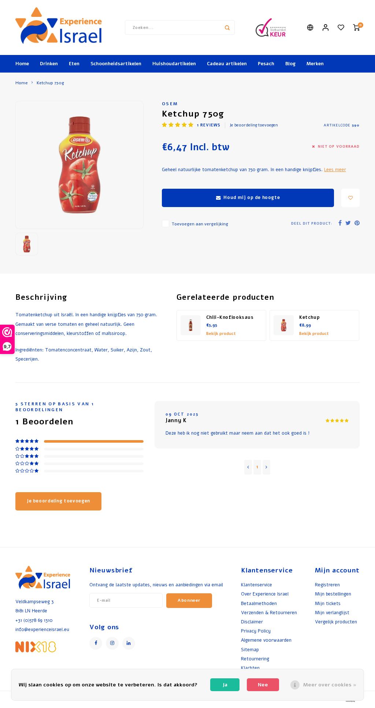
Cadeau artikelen (227, 63)
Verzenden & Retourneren (269, 612)
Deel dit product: (311, 223)
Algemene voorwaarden (266, 640)
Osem (170, 104)
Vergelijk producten (336, 622)
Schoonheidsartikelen (115, 63)
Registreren (327, 585)
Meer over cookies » (329, 684)
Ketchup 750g (50, 83)
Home (22, 63)
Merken (315, 63)
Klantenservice (256, 585)
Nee (263, 684)
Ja (225, 684)
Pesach (266, 63)
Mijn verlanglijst (332, 612)
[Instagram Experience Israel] (112, 643)
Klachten (250, 668)
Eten (74, 63)
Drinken (49, 63)
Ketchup (309, 317)
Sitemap (250, 649)
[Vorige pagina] (248, 467)
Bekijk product (221, 333)
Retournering (255, 659)
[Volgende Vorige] (266, 467)
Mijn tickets (328, 603)
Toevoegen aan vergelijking (200, 224)
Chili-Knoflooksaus (230, 317)
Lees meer (335, 169)
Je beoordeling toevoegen (254, 125)
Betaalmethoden (259, 603)
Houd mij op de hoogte (251, 197)
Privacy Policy (256, 631)
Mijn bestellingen (333, 594)
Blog (290, 63)
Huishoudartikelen (174, 63)
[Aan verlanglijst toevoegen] (350, 198)
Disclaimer (252, 622)
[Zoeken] (227, 27)
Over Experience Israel (265, 594)
